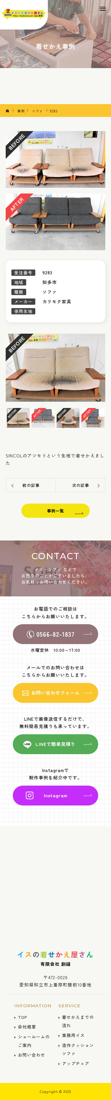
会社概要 (27, 1027)
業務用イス (73, 1035)
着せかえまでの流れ (78, 1021)
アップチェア (75, 1063)
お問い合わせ (31, 1055)
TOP (22, 1017)
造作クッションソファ (78, 1049)
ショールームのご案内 (34, 1041)
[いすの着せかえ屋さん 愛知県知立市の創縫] (24, 14)
